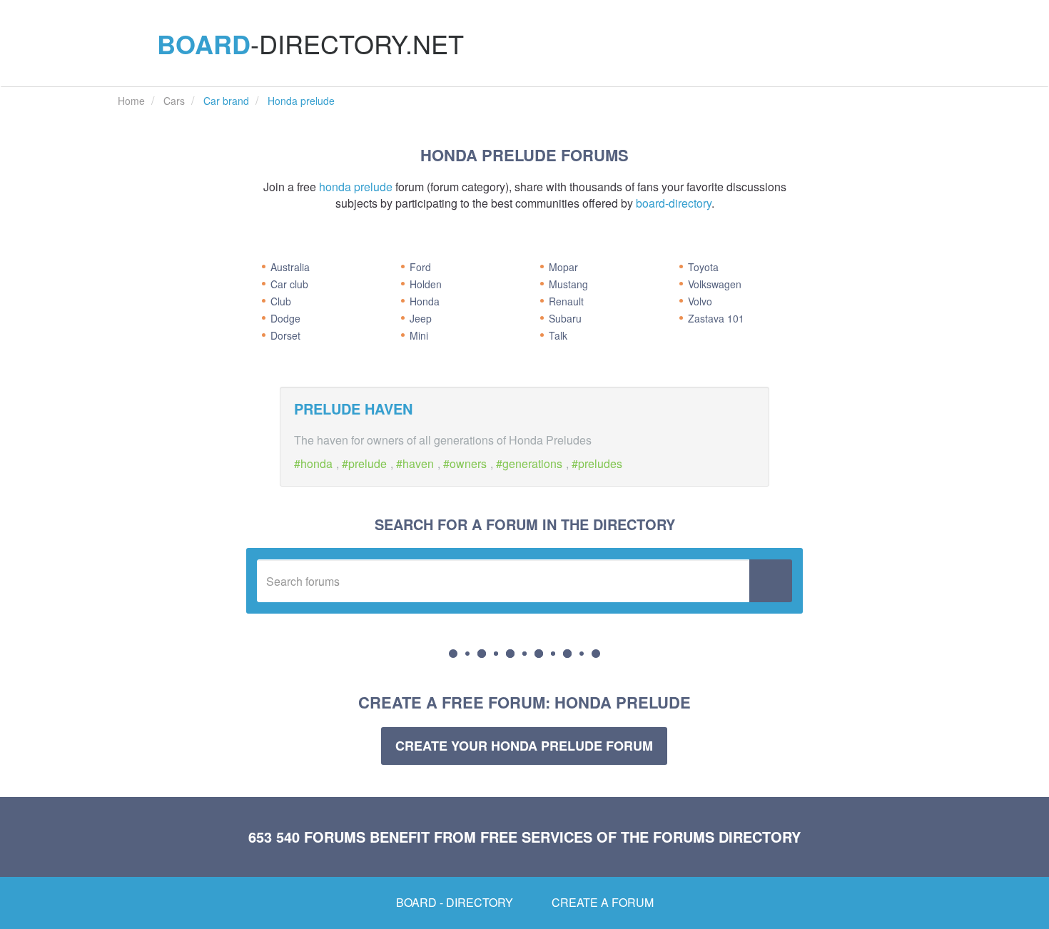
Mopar (563, 267)
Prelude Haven (353, 408)
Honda (425, 301)
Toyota (703, 267)
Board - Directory (454, 902)
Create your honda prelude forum (524, 745)
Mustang (568, 284)
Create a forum (603, 902)
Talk (558, 335)
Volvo (700, 301)
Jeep (421, 318)
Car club (289, 284)
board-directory (673, 203)
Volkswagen (714, 284)
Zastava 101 (716, 318)
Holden (426, 284)
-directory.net (310, 43)
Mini (419, 335)
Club (280, 301)
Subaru (565, 318)
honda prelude (355, 186)
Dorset (285, 335)
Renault (566, 301)
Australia (290, 267)
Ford (420, 267)
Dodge (285, 318)
